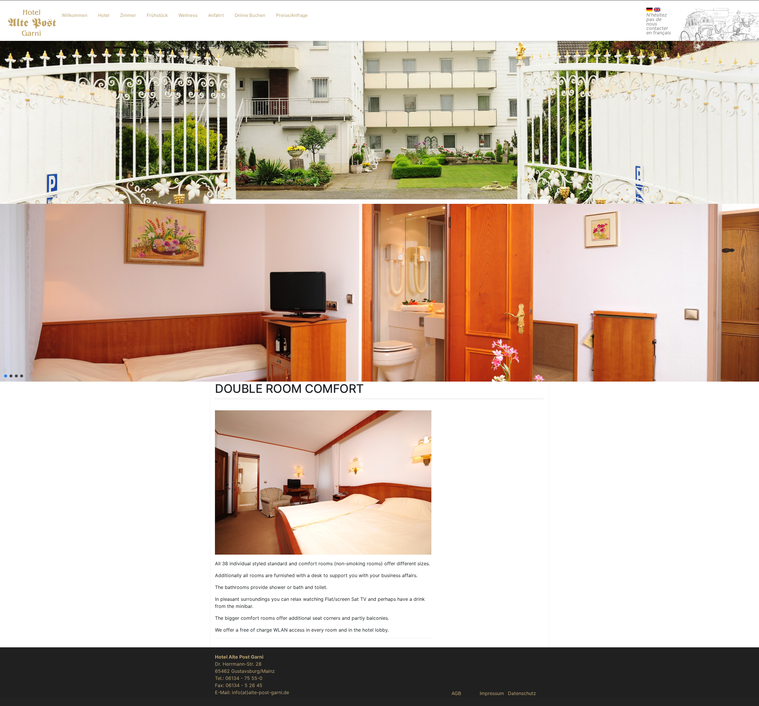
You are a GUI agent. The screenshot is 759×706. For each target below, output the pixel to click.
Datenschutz (522, 693)
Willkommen (74, 15)
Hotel (103, 15)
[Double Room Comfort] (323, 482)
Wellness (187, 15)
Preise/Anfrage (292, 15)
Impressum (492, 693)
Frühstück (157, 15)
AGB (456, 693)
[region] (379, 130)
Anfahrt (216, 15)
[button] (5, 375)
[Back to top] (746, 693)
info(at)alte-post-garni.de (260, 692)
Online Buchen (250, 15)
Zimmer (128, 15)
